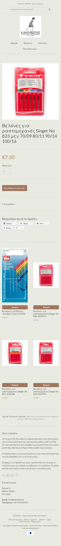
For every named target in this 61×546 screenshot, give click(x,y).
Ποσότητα (7, 166)
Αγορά (15, 307)
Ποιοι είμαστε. (30, 520)
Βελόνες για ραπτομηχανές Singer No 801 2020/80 (14, 391)
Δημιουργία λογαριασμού (34, 516)
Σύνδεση (17, 516)
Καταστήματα (15, 520)
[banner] (30, 26)
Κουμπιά (28, 43)
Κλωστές (42, 43)
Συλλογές (14, 416)
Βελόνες (22, 416)
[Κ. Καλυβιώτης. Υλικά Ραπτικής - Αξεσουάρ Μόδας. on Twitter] (3, 475)
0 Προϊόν (24, 4)
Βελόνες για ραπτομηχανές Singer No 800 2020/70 (45, 314)
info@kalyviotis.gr (16, 499)
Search (42, 520)
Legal (49, 520)
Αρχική (14, 43)
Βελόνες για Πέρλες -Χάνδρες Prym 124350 (13, 312)
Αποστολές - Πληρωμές (29, 521)
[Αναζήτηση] (49, 9)
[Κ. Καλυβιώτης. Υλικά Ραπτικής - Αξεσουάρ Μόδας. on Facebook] (8, 475)
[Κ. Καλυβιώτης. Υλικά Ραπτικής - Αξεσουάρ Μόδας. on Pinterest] (16, 475)
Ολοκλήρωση (38, 4)
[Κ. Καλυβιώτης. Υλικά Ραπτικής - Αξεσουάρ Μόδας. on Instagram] (12, 475)
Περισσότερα (30, 49)
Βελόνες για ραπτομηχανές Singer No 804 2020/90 (45, 391)
